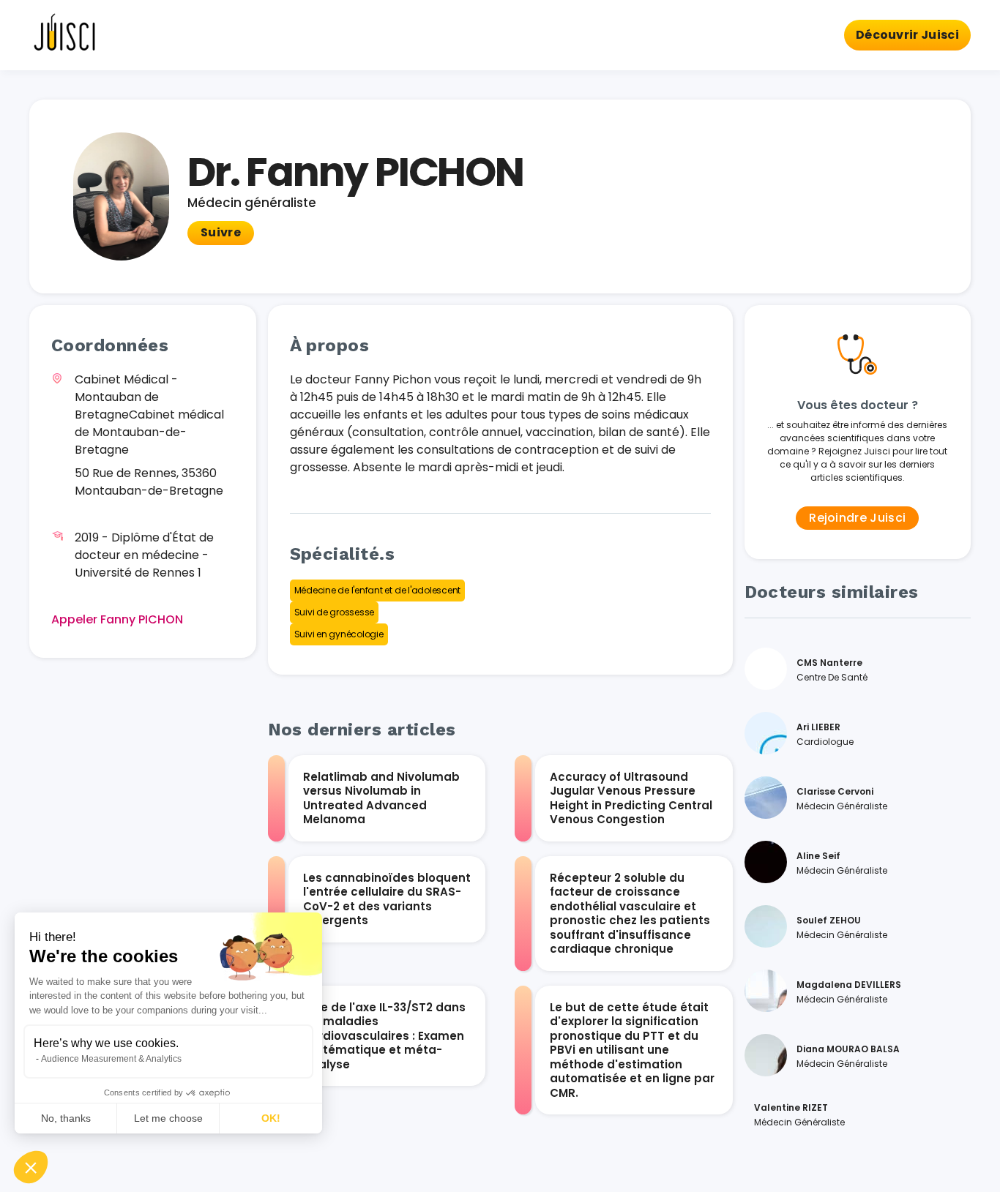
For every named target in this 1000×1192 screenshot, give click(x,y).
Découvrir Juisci (907, 34)
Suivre (221, 232)
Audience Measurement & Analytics (111, 1059)
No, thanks (66, 1118)
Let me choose (168, 1118)
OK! (270, 1118)
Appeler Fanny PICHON (117, 619)
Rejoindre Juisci (857, 517)
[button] (30, 1167)
